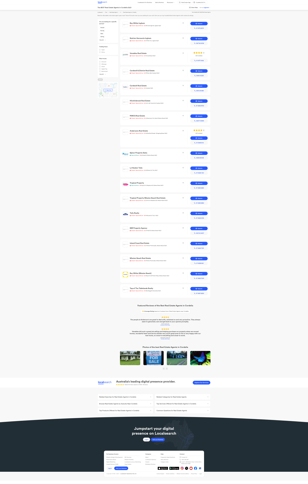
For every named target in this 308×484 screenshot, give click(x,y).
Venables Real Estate (165, 338)
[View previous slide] (164, 368)
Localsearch (100, 12)
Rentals (102, 27)
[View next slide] (167, 368)
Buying (102, 30)
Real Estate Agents (114, 12)
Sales (102, 33)
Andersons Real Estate (165, 325)
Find (106, 12)
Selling (102, 36)
